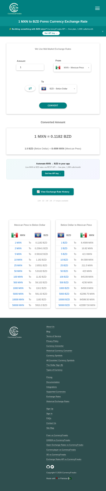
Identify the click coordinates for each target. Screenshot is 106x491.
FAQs (48, 418)
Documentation (53, 382)
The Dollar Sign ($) (54, 365)
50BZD (64, 271)
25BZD (64, 265)
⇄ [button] (30, 88)
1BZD (64, 243)
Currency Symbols (54, 355)
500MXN (18, 282)
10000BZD (64, 299)
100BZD (64, 277)
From (58, 60)
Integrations (51, 387)
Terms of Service (53, 336)
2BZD (64, 248)
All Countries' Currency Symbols (60, 360)
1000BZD (64, 288)
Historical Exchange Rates (57, 401)
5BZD (64, 254)
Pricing (49, 377)
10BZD (64, 260)
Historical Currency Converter (59, 351)
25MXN (18, 265)
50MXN (18, 271)
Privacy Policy (52, 341)
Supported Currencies (56, 392)
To (42, 82)
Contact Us (51, 423)
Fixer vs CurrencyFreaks (57, 435)
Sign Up (49, 409)
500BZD (64, 282)
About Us (50, 327)
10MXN (18, 260)
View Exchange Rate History (53, 191)
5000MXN (18, 294)
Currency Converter (55, 346)
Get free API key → (53, 173)
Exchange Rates (53, 396)
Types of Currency (54, 370)
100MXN (18, 277)
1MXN (18, 243)
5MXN (18, 254)
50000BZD (64, 305)
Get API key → (51, 33)
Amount (21, 61)
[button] (97, 8)
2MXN (18, 248)
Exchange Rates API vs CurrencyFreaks (63, 459)
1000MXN (18, 288)
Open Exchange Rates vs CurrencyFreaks (64, 445)
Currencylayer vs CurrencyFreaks (61, 450)
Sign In (49, 413)
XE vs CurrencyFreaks (56, 454)
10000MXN (18, 299)
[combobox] (72, 67)
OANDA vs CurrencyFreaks (58, 440)
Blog (48, 331)
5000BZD (64, 294)
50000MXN (18, 305)
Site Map (50, 428)
